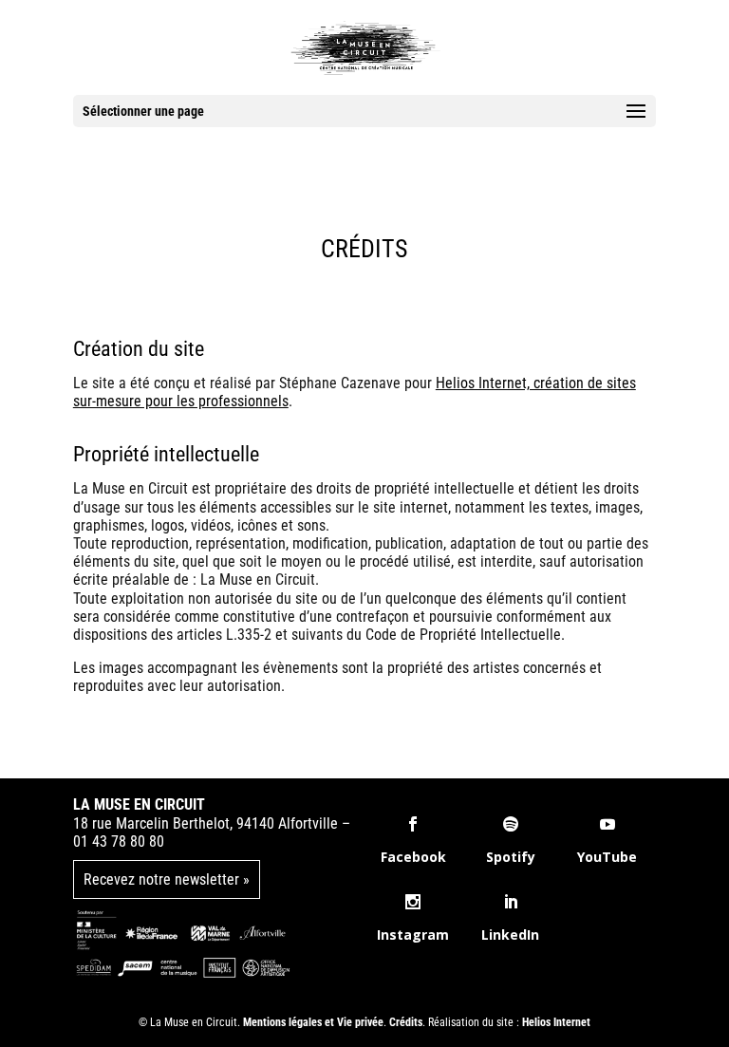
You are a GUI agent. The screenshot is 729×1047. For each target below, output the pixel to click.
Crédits (405, 1022)
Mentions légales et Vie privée (313, 1022)
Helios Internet (556, 1022)
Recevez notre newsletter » (167, 879)
